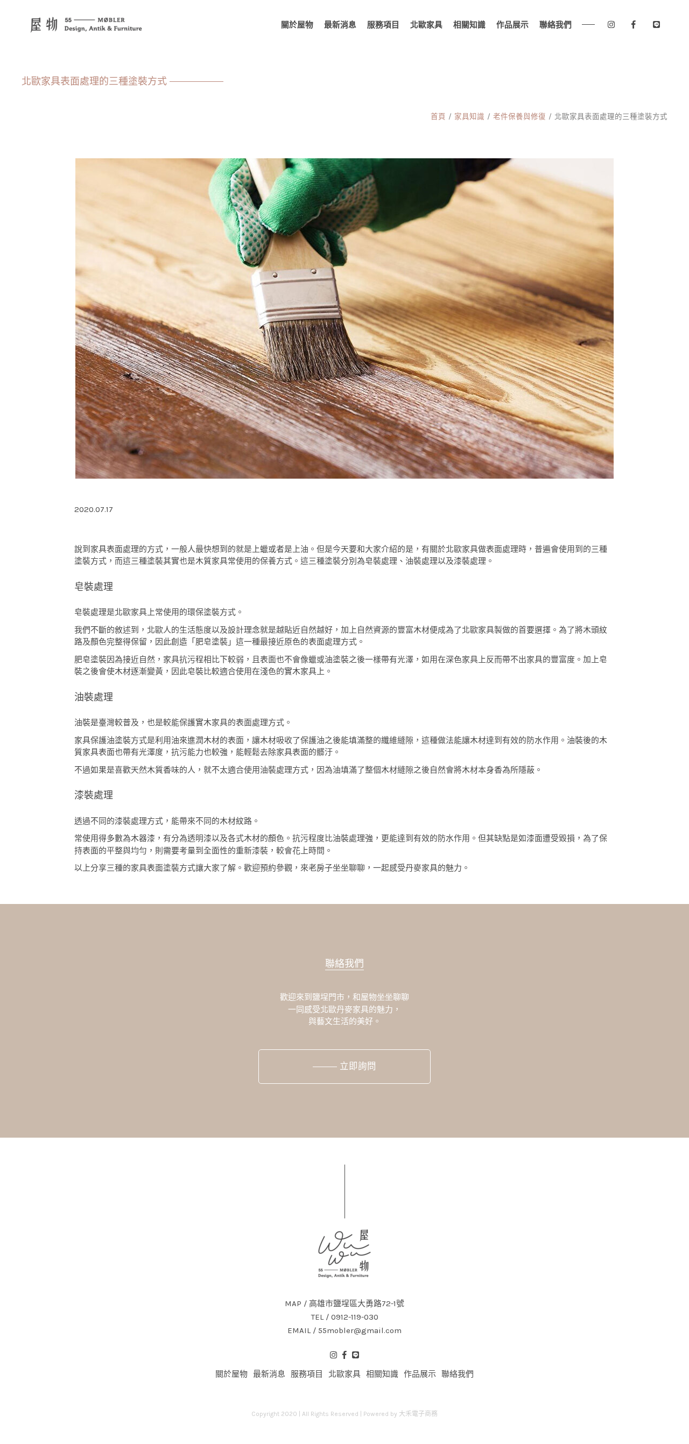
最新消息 (340, 25)
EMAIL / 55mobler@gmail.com (344, 1331)
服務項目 (383, 25)
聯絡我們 (555, 25)
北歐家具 (426, 25)
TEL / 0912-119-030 (344, 1317)
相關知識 (469, 25)
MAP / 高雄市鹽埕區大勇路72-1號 (344, 1304)
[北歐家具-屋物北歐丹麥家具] (86, 25)
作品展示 (512, 25)
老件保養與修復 (519, 117)
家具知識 (469, 117)
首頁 (438, 117)
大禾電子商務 (418, 1414)
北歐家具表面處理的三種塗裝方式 (610, 117)
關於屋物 (297, 25)
